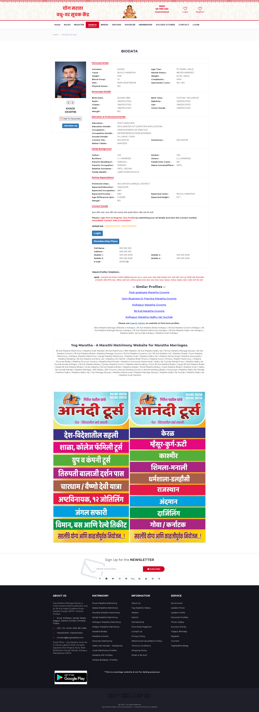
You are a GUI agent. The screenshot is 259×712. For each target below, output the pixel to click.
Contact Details (100, 206)
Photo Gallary (177, 622)
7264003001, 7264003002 (70, 633)
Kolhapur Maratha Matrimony (106, 622)
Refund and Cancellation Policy (147, 641)
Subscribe (154, 569)
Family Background (101, 149)
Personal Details (100, 63)
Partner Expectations (103, 177)
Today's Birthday (179, 631)
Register (175, 636)
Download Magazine (141, 627)
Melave (135, 612)
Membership (138, 622)
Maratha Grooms (100, 636)
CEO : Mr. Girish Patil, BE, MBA (71, 628)
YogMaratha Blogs (179, 645)
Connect (175, 641)
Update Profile (178, 612)
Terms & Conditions (141, 645)
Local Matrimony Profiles (104, 650)
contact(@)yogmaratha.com (70, 637)
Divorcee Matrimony (102, 641)
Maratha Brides (99, 631)
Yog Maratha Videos (141, 608)
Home (55, 35)
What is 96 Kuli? (139, 655)
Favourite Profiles (179, 617)
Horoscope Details (101, 91)
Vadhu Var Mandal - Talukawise (107, 645)
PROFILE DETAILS (69, 35)
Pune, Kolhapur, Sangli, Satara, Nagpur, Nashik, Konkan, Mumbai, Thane (69, 621)
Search (135, 617)
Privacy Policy (138, 636)
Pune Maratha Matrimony (104, 603)
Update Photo (178, 608)
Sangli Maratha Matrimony (105, 617)
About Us (136, 603)
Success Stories (178, 627)
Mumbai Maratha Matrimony (106, 612)
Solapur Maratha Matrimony (105, 627)
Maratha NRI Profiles (102, 655)
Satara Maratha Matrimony (105, 608)
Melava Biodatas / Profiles (104, 660)
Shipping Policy (139, 650)
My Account (177, 603)
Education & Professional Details (109, 117)
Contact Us (137, 631)
